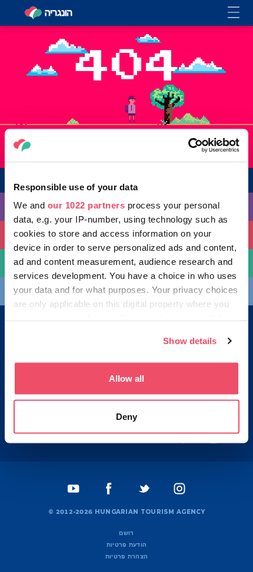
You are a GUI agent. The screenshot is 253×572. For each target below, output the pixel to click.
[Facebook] (109, 488)
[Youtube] (73, 488)
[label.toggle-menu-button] (240, 13)
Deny (126, 417)
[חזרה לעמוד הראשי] (48, 13)
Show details (190, 341)
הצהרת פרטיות (126, 556)
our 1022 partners (86, 205)
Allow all (126, 378)
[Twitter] (144, 488)
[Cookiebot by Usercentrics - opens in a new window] (188, 145)
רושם (126, 533)
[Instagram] (179, 488)
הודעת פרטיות (126, 545)
